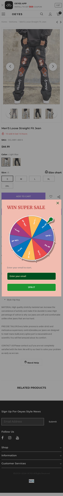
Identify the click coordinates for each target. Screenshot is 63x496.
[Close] (57, 203)
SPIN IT (31, 287)
